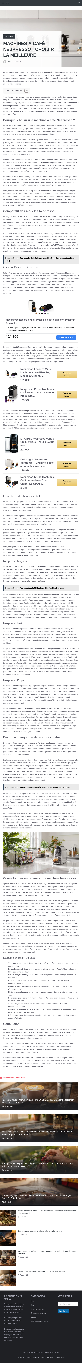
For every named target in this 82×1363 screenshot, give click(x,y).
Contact (28, 1357)
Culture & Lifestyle (37, 1309)
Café (32, 1305)
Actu (32, 1301)
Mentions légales (39, 1357)
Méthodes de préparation (39, 1321)
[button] (79, 3)
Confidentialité (59, 1357)
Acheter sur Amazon (66, 337)
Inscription (63, 1311)
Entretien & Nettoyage (38, 1313)
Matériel (9, 36)
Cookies (50, 1357)
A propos (21, 1357)
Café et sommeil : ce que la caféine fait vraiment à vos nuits (40, 1231)
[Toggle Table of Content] (25, 91)
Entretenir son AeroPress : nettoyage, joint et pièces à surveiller (41, 1271)
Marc (9, 62)
